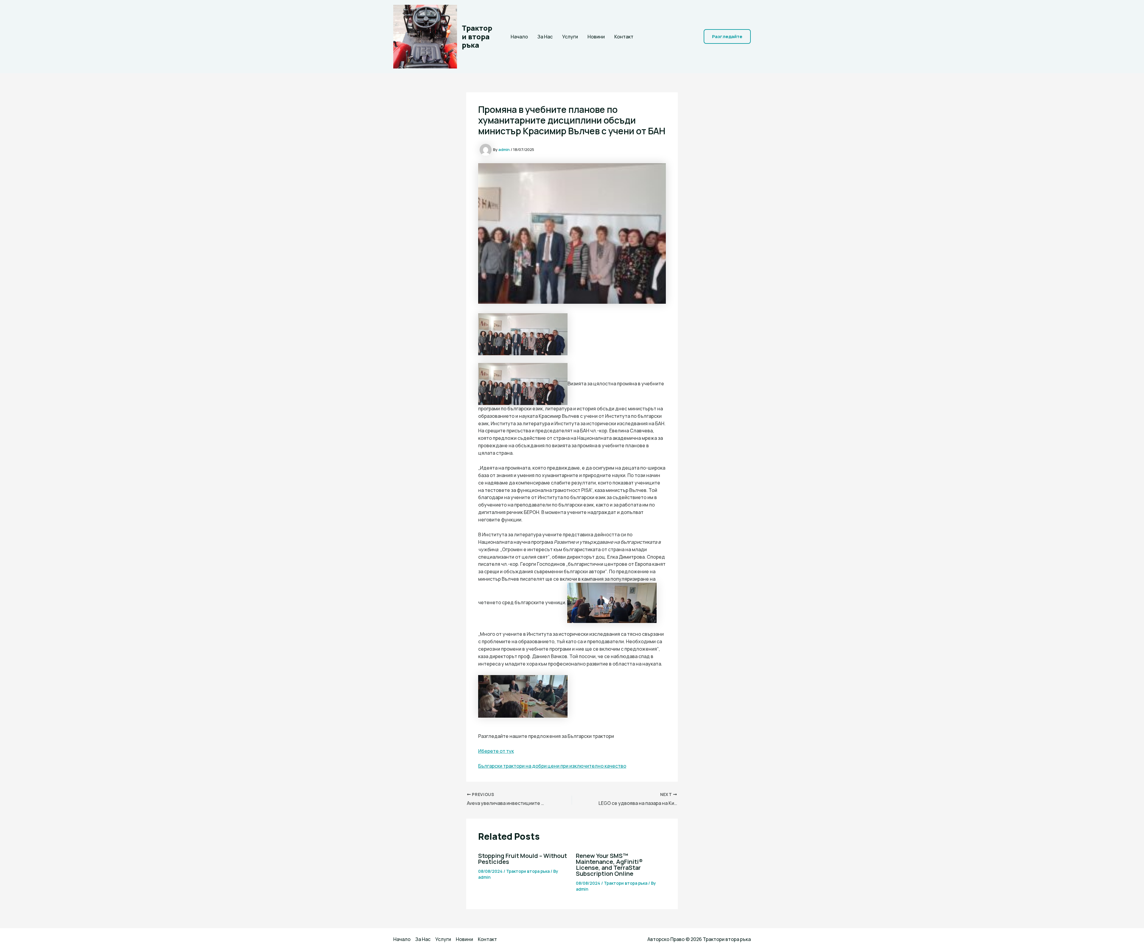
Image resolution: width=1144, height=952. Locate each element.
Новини (596, 36)
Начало (519, 36)
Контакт (623, 36)
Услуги (570, 36)
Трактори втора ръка (477, 36)
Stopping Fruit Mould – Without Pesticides (522, 859)
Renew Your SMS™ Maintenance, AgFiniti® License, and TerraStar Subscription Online (609, 865)
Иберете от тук (496, 751)
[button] (727, 36)
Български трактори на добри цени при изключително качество (552, 766)
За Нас (545, 36)
